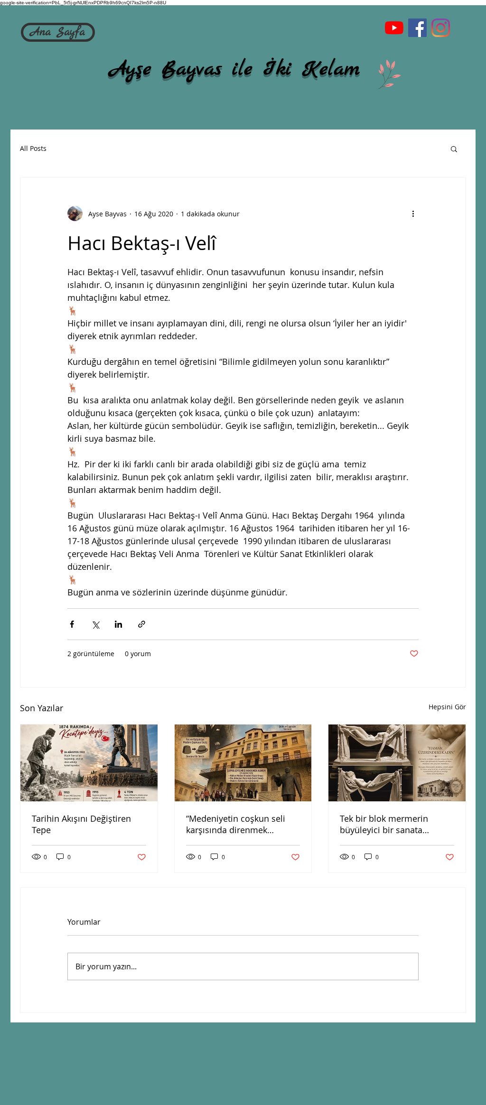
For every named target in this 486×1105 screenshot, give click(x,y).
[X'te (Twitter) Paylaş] (95, 624)
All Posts (33, 148)
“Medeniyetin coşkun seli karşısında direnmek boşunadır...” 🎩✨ (235, 824)
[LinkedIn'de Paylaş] (118, 624)
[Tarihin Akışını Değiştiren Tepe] (89, 762)
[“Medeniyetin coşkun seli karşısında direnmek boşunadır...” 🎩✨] (243, 762)
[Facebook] (417, 28)
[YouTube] (394, 28)
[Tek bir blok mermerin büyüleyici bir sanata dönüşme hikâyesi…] (397, 762)
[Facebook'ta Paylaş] (71, 624)
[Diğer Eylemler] (413, 213)
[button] (453, 148)
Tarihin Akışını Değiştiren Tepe (81, 824)
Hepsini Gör (447, 706)
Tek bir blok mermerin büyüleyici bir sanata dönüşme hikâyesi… (384, 824)
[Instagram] (440, 28)
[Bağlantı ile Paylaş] (141, 624)
